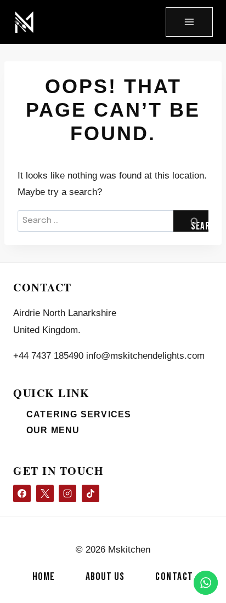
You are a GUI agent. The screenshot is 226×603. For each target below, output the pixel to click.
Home (43, 576)
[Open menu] (189, 22)
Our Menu (53, 430)
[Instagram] (67, 493)
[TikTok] (90, 493)
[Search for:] (113, 220)
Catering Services (78, 414)
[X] (45, 493)
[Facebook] (22, 493)
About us (105, 576)
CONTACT (174, 576)
